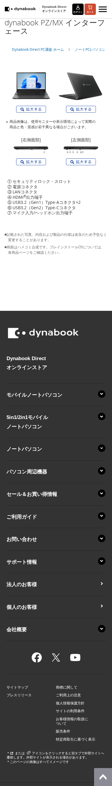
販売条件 (63, 731)
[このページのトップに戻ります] (103, 777)
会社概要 (17, 629)
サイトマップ (17, 687)
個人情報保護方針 (70, 703)
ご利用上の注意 (68, 695)
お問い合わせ (22, 539)
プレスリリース (19, 695)
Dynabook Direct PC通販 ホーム (38, 49)
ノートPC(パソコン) (91, 49)
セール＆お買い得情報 (32, 494)
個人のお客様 (22, 607)
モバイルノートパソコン (34, 395)
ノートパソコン (24, 449)
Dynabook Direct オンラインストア (54, 8)
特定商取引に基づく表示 (75, 739)
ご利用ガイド (22, 517)
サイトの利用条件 (70, 711)
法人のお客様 (22, 584)
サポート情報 (22, 562)
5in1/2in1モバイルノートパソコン (27, 421)
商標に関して (66, 687)
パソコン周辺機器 (27, 472)
